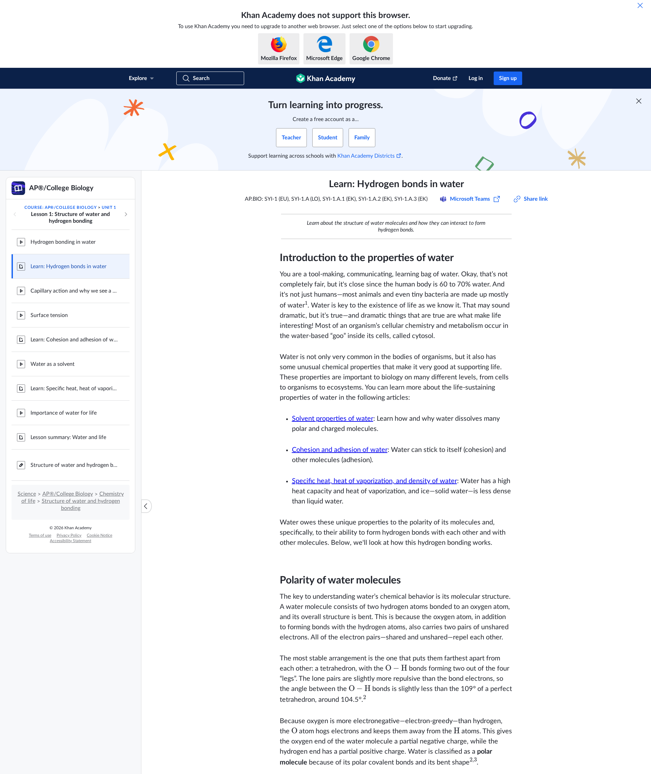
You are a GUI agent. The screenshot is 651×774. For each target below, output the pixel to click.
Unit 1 (109, 207)
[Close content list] (146, 506)
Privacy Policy (69, 535)
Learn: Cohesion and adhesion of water (75, 339)
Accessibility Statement (70, 541)
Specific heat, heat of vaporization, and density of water (374, 481)
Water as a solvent (53, 364)
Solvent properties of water (332, 418)
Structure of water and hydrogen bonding (75, 465)
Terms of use (40, 535)
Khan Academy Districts (366, 156)
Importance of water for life (64, 413)
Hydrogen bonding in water (63, 242)
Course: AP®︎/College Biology (60, 207)
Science (27, 494)
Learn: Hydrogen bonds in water (68, 266)
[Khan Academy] (325, 78)
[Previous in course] (15, 214)
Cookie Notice (99, 535)
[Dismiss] (640, 5)
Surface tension (49, 315)
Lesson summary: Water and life (68, 437)
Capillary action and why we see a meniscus (75, 291)
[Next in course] (126, 214)
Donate (442, 78)
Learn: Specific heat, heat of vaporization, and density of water (75, 388)
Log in (476, 78)
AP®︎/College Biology (67, 494)
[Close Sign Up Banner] (639, 101)
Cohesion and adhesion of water (340, 449)
